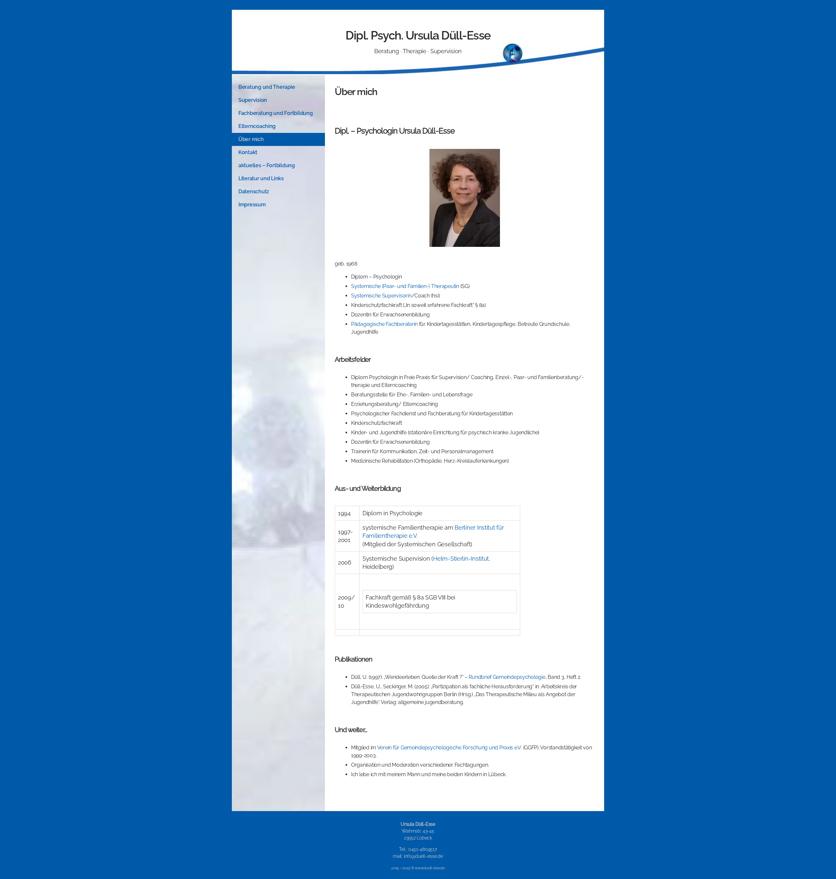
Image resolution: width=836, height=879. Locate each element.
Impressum (252, 204)
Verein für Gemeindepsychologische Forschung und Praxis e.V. (449, 747)
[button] (278, 87)
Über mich (251, 139)
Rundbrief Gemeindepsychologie (507, 677)
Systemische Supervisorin (381, 296)
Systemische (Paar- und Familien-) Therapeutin (405, 286)
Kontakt (247, 152)
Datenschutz (253, 191)
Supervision (252, 100)
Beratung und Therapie (266, 87)
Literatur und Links (261, 178)
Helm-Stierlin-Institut (461, 558)
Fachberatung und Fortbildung (275, 113)
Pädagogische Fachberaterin (384, 324)
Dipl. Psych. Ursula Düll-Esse (418, 35)
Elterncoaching (257, 126)
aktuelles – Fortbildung (266, 165)
